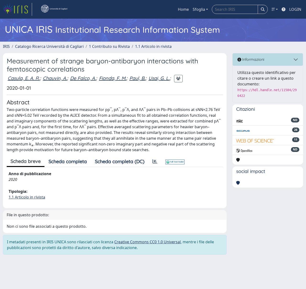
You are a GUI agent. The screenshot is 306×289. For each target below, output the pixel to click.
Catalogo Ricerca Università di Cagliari (49, 46)
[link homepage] (17, 9)
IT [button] (273, 9)
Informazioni (252, 59)
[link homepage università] (54, 9)
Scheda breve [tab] (26, 161)
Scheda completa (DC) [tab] (119, 161)
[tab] (154, 161)
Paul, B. (137, 78)
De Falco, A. (83, 78)
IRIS (6, 46)
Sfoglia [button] (199, 9)
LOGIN (295, 9)
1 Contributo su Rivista (109, 46)
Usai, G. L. (158, 78)
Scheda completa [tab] (68, 161)
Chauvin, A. (55, 78)
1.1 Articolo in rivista (153, 46)
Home (183, 9)
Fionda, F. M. (112, 78)
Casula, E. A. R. (24, 78)
